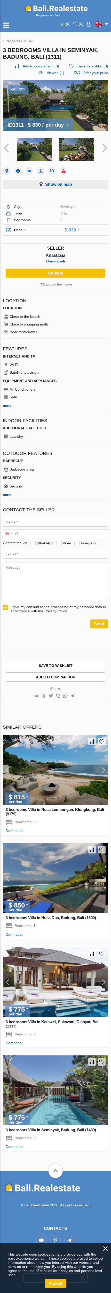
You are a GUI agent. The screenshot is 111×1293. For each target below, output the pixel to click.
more (7, 405)
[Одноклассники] (43, 696)
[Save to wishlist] (102, 741)
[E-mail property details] (29, 171)
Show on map (58, 184)
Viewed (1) (55, 73)
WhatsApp (45, 543)
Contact (55, 273)
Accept (55, 1283)
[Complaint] (63, 171)
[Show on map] (7, 171)
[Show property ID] (52, 171)
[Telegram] (72, 696)
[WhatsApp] (65, 696)
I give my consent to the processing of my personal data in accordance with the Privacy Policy (58, 609)
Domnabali (55, 261)
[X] (50, 696)
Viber (67, 543)
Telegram (88, 543)
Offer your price (95, 73)
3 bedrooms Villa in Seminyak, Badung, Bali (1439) (51, 1130)
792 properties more (55, 284)
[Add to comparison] (92, 741)
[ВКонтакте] (36, 696)
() (68, 24)
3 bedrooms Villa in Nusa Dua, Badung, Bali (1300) (51, 917)
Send (99, 624)
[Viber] (58, 696)
